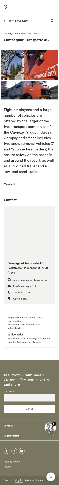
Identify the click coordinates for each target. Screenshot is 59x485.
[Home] (5, 9)
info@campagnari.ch (25, 286)
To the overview (18, 21)
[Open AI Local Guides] (50, 427)
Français (40, 480)
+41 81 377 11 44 (22, 292)
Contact (9, 184)
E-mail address (10, 392)
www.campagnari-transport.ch (30, 280)
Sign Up (29, 409)
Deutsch (8, 480)
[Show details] (54, 424)
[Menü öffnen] (50, 476)
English (19, 480)
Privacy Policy (12, 461)
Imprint (8, 466)
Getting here (20, 298)
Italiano (29, 480)
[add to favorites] (52, 21)
